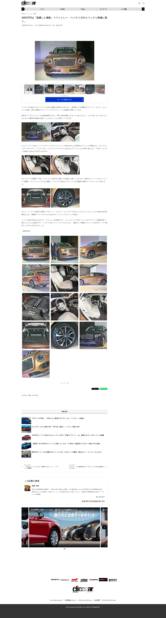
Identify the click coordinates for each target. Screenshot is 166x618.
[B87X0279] (36, 132)
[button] (143, 9)
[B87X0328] (65, 165)
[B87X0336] (65, 132)
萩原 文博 (59, 25)
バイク (42, 9)
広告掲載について (70, 600)
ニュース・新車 (31, 14)
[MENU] (143, 3)
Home (83, 9)
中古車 (62, 9)
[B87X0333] (36, 198)
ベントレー (25, 395)
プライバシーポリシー (85, 600)
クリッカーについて (56, 600)
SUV (30, 395)
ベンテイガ (35, 395)
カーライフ (103, 9)
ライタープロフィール (109, 600)
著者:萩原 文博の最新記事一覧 (93, 501)
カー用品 (124, 9)
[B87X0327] (36, 165)
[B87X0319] (65, 198)
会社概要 (97, 600)
